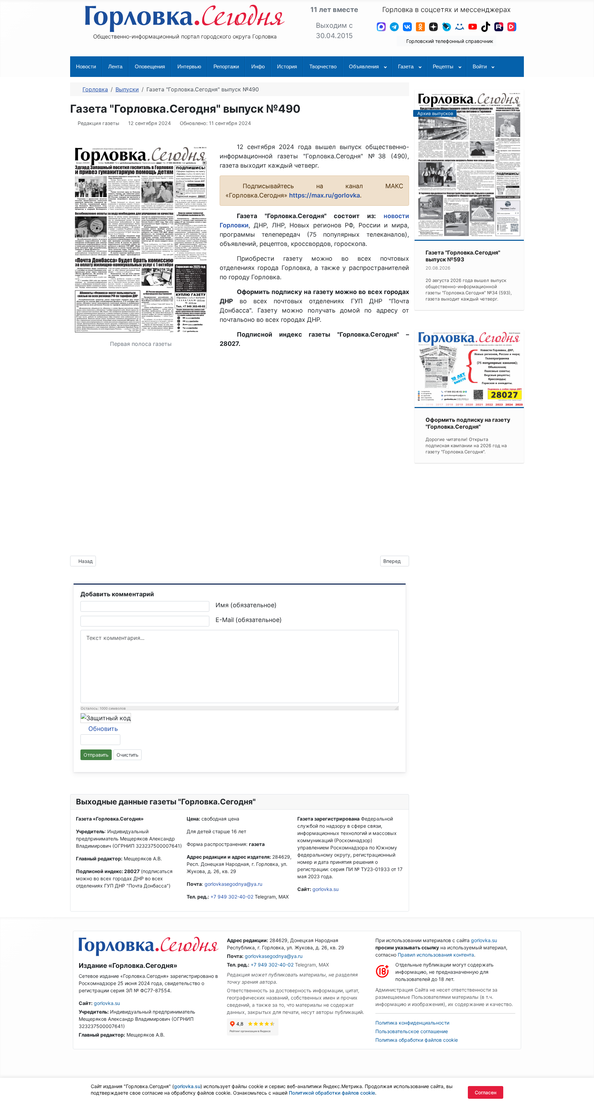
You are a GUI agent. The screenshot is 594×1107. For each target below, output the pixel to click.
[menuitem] (86, 66)
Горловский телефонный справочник (449, 41)
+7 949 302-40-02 (231, 897)
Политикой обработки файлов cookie (332, 1093)
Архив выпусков (435, 113)
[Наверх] (581, 1094)
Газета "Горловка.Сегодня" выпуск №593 (463, 256)
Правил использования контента (436, 955)
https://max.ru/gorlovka (324, 195)
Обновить (103, 728)
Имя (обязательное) (246, 605)
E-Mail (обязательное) (249, 619)
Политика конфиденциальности (412, 1023)
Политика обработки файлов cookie (416, 1040)
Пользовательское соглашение (411, 1031)
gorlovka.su (325, 889)
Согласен (485, 1092)
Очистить (128, 755)
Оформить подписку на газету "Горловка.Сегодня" (468, 423)
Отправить (96, 755)
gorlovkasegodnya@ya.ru (233, 884)
